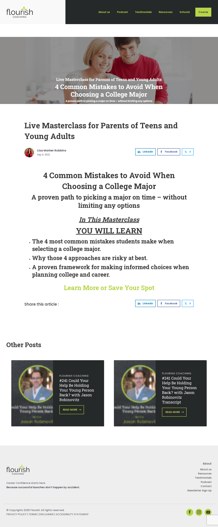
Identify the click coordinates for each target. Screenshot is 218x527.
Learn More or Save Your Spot (109, 287)
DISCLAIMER (46, 514)
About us (206, 469)
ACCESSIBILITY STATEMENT (72, 514)
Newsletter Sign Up (199, 490)
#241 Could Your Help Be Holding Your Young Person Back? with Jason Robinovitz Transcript (179, 390)
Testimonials (203, 478)
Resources (205, 473)
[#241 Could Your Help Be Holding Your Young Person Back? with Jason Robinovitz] (32, 395)
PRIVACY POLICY (16, 514)
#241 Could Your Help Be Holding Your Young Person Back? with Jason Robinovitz (76, 390)
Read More (70, 410)
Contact (206, 486)
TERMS (33, 514)
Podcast (206, 482)
